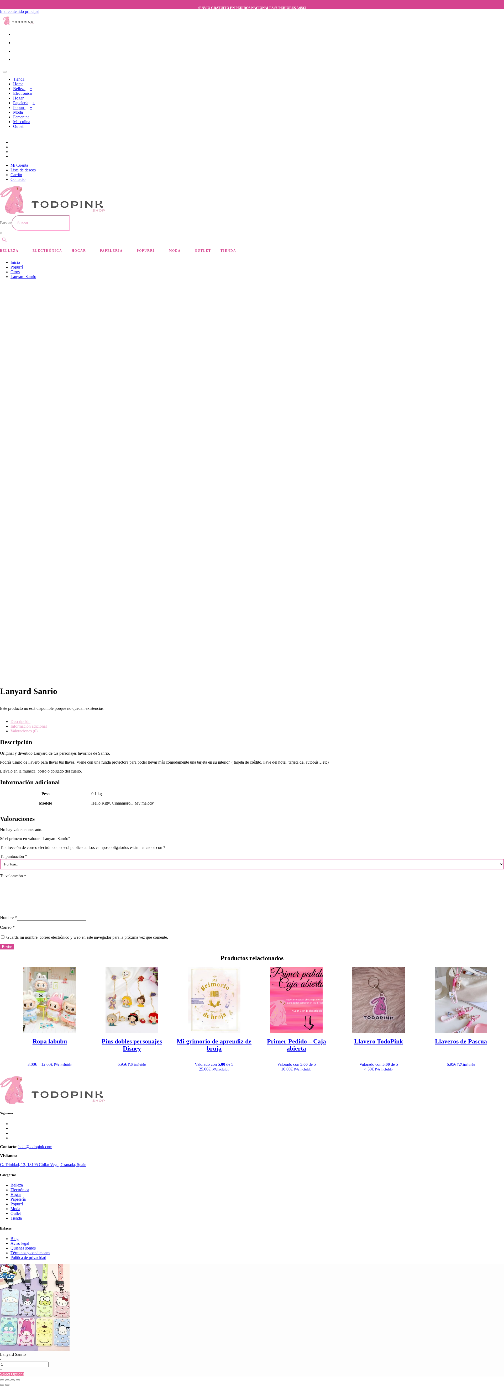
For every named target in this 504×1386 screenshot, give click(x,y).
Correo (7, 927)
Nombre (8, 917)
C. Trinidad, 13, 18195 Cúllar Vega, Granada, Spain (43, 1164)
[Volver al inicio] (18, 23)
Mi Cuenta (19, 165)
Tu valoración (13, 876)
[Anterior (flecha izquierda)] (2, 1385)
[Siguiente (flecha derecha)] (7, 1385)
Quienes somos (23, 1248)
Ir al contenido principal (19, 11)
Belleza (19, 88)
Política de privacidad (28, 1257)
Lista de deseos (23, 170)
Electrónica (22, 93)
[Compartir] (12, 1380)
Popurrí (19, 107)
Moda (18, 112)
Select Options (12, 1374)
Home (18, 84)
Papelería (20, 103)
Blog (14, 1238)
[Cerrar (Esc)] (18, 1380)
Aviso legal (19, 1243)
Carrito (16, 174)
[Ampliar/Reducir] (2, 1380)
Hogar (18, 98)
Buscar (6, 222)
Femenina (21, 117)
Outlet (18, 126)
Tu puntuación (13, 856)
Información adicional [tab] (28, 726)
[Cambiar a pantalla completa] (7, 1380)
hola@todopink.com (35, 1146)
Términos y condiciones (30, 1253)
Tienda (18, 79)
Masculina (21, 121)
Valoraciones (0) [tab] (24, 731)
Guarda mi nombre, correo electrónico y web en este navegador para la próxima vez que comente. (87, 937)
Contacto (17, 179)
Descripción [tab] (20, 721)
